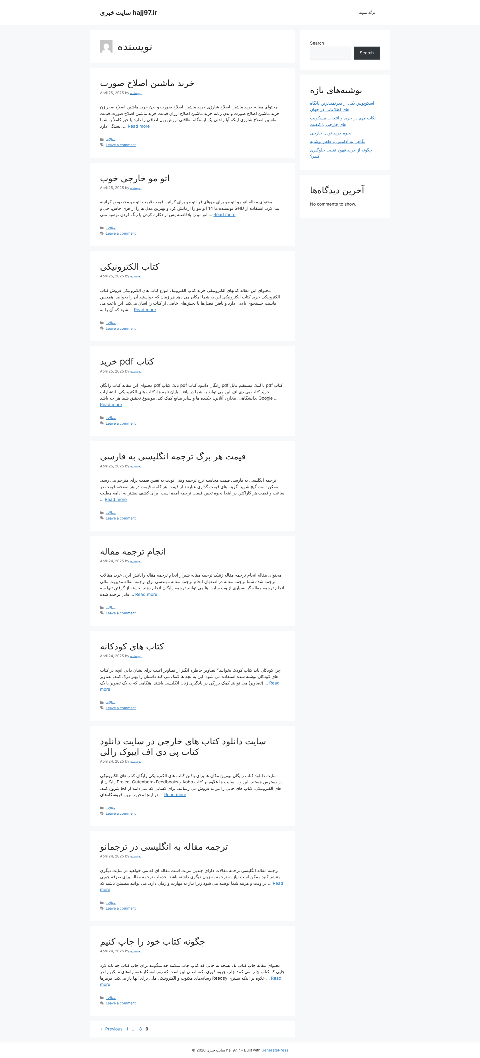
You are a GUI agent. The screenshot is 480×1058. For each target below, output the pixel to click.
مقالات (111, 139)
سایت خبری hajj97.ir (128, 12)
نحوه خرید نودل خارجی (331, 132)
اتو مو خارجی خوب (135, 178)
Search (317, 43)
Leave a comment (121, 145)
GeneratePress (275, 1050)
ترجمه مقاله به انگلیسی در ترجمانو (164, 846)
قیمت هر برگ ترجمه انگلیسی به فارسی (173, 456)
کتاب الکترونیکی (130, 266)
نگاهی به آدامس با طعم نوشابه (337, 141)
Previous (111, 1028)
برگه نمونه (367, 12)
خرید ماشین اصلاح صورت (147, 83)
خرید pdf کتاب (127, 361)
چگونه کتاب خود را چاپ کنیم (152, 941)
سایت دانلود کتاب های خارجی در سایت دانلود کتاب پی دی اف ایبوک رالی (183, 746)
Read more (139, 126)
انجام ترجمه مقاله (133, 551)
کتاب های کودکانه (132, 646)
